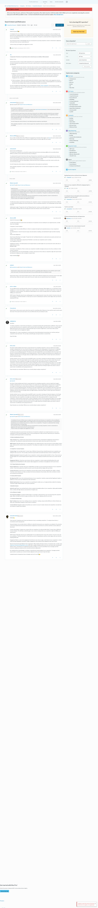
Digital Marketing (72, 130)
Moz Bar (71, 84)
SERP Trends (71, 148)
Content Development (73, 94)
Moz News (71, 120)
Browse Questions (71, 50)
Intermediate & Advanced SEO (75, 106)
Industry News (72, 121)
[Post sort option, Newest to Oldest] (53, 25)
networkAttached (13, 515)
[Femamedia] (65, 199)
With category (68, 63)
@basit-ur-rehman (20, 135)
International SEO (72, 110)
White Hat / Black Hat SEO (74, 154)
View (67, 53)
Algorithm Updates (73, 152)
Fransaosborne (13, 308)
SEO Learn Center (72, 125)
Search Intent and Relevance (26, 104)
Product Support (72, 162)
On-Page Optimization (73, 101)
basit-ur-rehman (13, 286)
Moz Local (71, 82)
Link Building (71, 99)
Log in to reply (60, 25)
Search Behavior (72, 150)
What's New (71, 87)
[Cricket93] (65, 177)
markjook (12, 265)
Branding (71, 135)
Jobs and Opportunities (74, 123)
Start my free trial (78, 31)
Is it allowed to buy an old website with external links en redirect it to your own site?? (76, 196)
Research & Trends (72, 145)
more (50, 137)
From (67, 56)
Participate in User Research (74, 165)
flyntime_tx (69, 218)
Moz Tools (70, 76)
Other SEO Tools (72, 155)
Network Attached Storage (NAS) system (19, 545)
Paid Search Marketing (73, 140)
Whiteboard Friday (73, 127)
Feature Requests (72, 164)
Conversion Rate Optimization (75, 137)
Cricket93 (12, 29)
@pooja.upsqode (20, 102)
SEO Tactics (70, 91)
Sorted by (67, 59)
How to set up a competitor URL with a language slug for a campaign (77, 185)
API (70, 85)
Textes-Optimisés (44, 85)
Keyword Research (73, 97)
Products (2, 900)
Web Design (71, 138)
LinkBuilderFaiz (13, 321)
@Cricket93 (18, 378)
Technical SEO (72, 103)
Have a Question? (71, 41)
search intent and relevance (41, 109)
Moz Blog (71, 118)
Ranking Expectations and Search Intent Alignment (75, 175)
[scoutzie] (65, 228)
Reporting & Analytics (73, 104)
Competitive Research (11, 25)
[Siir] (65, 188)
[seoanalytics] (65, 209)
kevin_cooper (12, 345)
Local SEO (71, 111)
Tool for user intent (68, 206)
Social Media (71, 142)
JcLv (11, 54)
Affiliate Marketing (73, 133)
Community (70, 115)
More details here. (58, 14)
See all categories (72, 169)
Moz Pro (71, 80)
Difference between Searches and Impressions (74, 216)
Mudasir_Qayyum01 (14, 183)
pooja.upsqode (13, 102)
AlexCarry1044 (13, 135)
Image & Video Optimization (74, 108)
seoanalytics (69, 208)
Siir (67, 188)
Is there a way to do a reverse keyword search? (74, 226)
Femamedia (69, 199)
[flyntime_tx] (65, 218)
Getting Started (72, 78)
